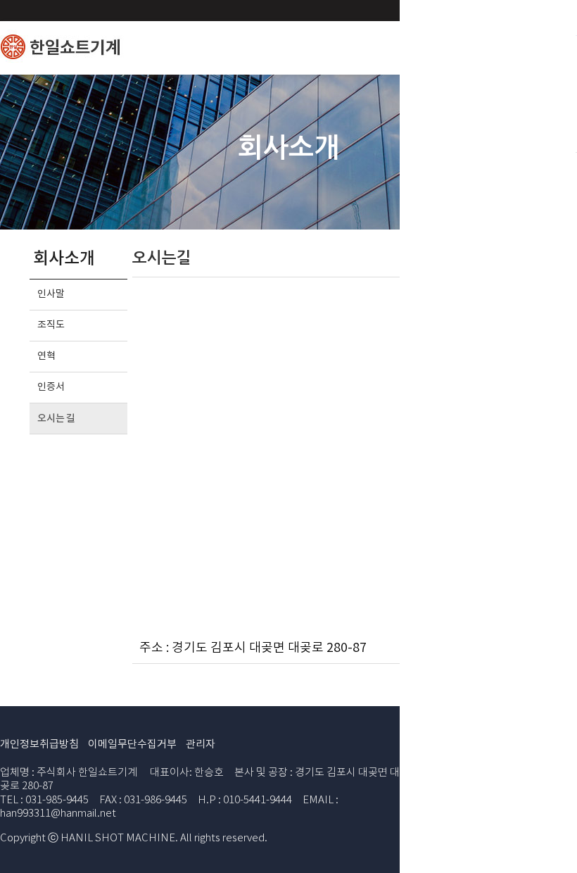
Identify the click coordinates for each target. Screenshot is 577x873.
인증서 (50, 387)
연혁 (46, 356)
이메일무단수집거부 (132, 744)
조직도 (50, 325)
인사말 (50, 294)
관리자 (200, 744)
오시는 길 (56, 419)
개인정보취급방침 (39, 744)
